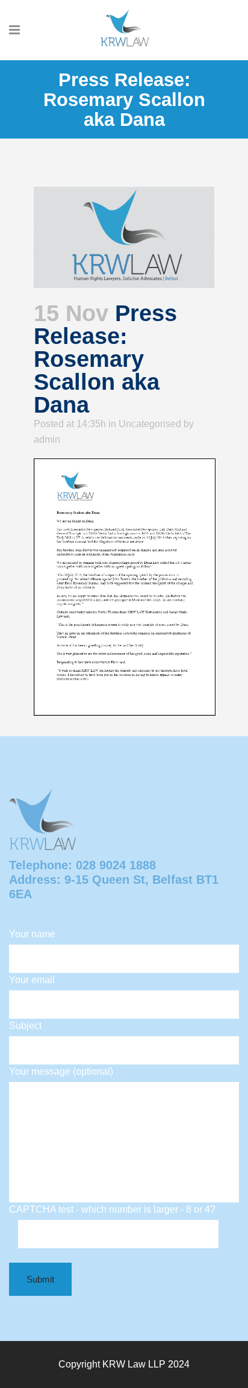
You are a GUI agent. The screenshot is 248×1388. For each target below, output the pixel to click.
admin (47, 439)
